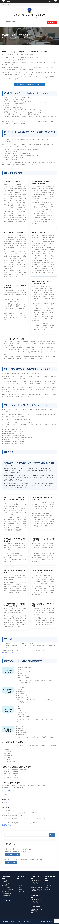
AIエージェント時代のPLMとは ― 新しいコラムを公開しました (36, 889)
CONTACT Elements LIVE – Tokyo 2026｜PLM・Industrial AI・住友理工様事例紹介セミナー (36, 909)
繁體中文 (48, 887)
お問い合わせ (51, 22)
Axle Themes (53, 921)
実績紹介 (20, 885)
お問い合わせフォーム (12, 854)
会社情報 (20, 889)
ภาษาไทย (48, 889)
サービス (20, 883)
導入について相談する (8, 790)
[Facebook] (3, 900)
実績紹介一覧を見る (7, 652)
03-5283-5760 (11, 862)
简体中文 (48, 885)
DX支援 (5, 802)
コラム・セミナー (22, 887)
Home (19, 881)
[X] (6, 900)
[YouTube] (9, 900)
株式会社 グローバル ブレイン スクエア (29, 15)
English (48, 883)
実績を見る (5, 794)
